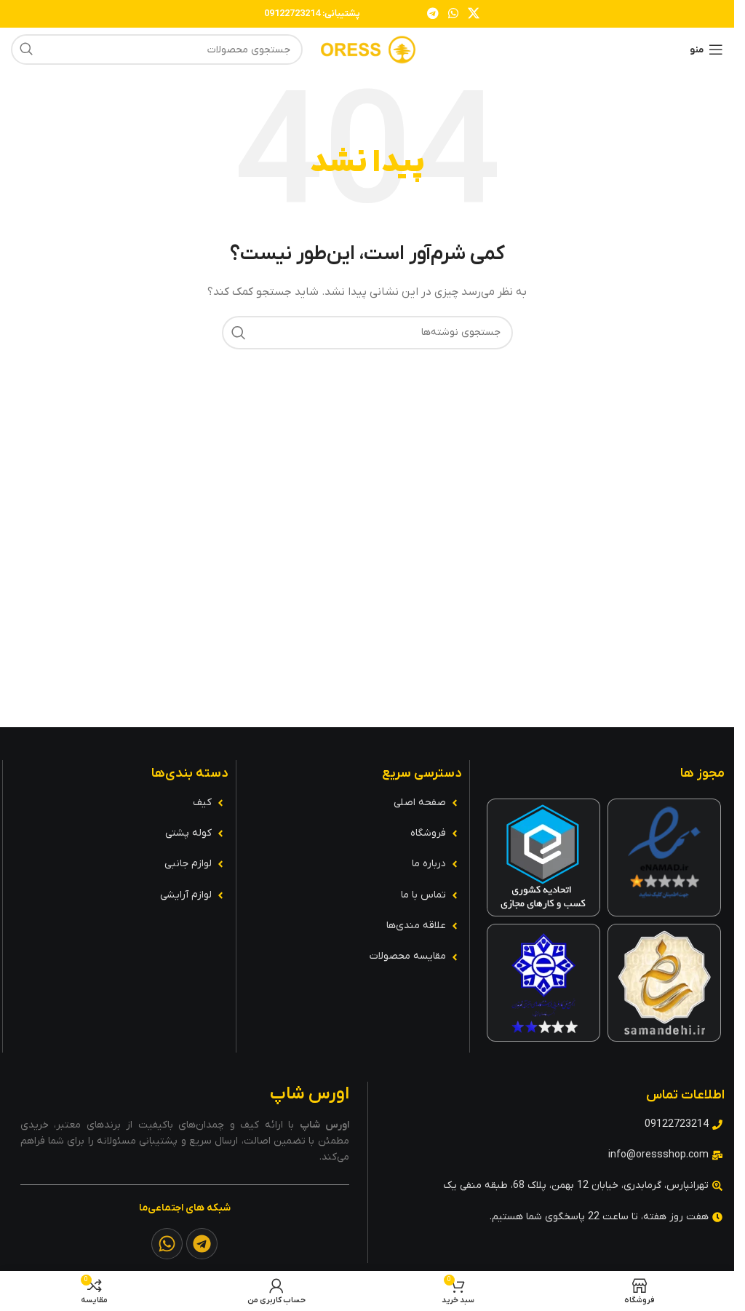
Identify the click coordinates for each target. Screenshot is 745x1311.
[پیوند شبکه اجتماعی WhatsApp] (453, 13)
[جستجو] (26, 49)
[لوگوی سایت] (367, 49)
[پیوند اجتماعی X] (474, 13)
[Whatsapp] (167, 1243)
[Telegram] (202, 1243)
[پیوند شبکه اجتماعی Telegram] (432, 13)
